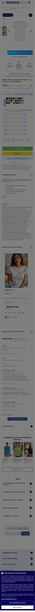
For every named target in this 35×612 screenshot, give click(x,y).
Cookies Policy (4, 596)
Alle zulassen (17, 607)
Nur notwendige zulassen (17, 602)
